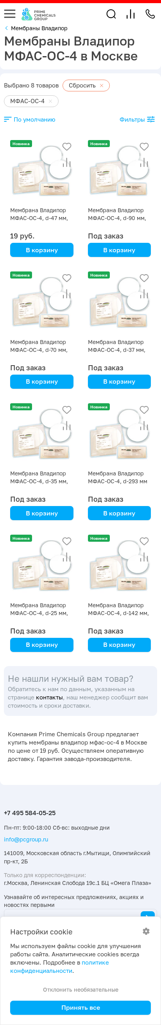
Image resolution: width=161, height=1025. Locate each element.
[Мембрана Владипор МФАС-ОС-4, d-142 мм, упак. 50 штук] (119, 566)
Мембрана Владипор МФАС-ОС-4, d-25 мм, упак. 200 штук (39, 613)
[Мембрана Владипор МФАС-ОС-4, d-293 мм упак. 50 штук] (119, 435)
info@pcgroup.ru (26, 839)
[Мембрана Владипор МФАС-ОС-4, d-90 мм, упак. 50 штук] (119, 172)
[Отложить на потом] (66, 146)
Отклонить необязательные (80, 989)
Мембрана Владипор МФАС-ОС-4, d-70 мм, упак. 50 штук (39, 350)
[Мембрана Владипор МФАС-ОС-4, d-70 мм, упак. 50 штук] (41, 303)
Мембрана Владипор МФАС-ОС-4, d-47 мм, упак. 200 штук (39, 218)
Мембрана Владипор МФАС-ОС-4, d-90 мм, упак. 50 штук (117, 218)
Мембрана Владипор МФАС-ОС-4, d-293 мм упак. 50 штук (117, 481)
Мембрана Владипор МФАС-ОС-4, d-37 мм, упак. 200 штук (116, 350)
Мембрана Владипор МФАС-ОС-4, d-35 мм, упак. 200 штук (39, 481)
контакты (49, 697)
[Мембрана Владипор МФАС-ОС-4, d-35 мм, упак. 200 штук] (41, 435)
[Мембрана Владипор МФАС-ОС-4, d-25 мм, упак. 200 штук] (41, 566)
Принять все (80, 1007)
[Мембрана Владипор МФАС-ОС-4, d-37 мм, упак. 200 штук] (119, 303)
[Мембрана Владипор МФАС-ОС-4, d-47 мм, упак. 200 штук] (41, 172)
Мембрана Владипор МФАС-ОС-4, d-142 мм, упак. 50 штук (118, 613)
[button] (111, 14)
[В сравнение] (66, 162)
